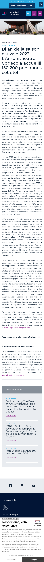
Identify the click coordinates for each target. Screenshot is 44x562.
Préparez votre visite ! (22, 6)
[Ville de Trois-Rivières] (6, 507)
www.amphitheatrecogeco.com (17, 328)
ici (39, 337)
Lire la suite (11, 416)
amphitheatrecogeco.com (13, 375)
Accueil (4, 42)
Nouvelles (13, 42)
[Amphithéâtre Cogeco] (11, 14)
